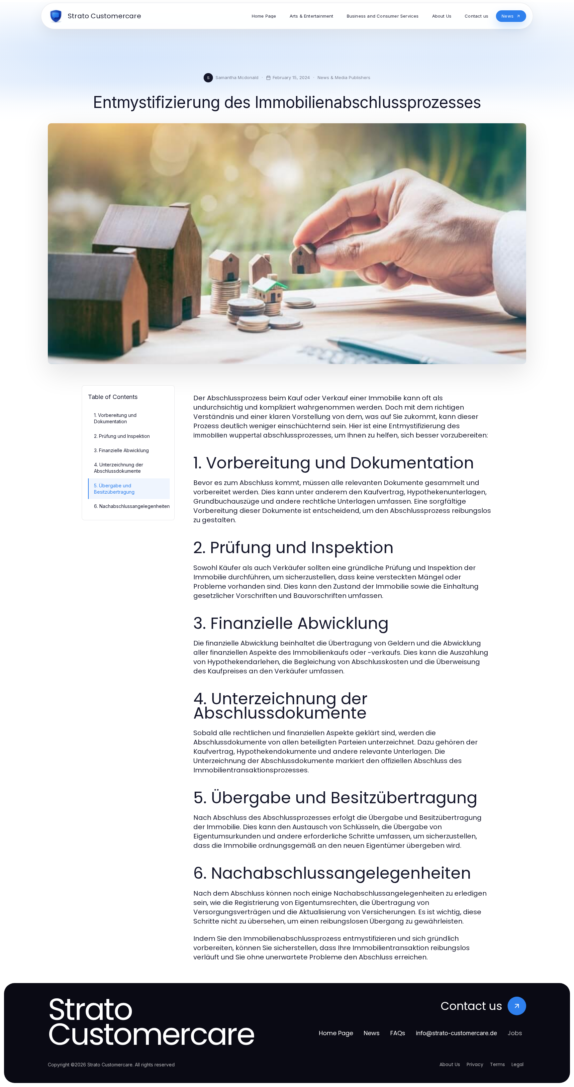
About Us (449, 1064)
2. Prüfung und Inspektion (122, 436)
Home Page (336, 1033)
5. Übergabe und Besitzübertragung (114, 489)
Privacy (475, 1064)
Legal (518, 1064)
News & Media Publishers (344, 77)
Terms (497, 1064)
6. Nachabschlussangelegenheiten (132, 506)
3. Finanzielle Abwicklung (121, 450)
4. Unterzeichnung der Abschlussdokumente (118, 468)
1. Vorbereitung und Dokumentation (115, 418)
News (372, 1033)
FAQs (397, 1033)
